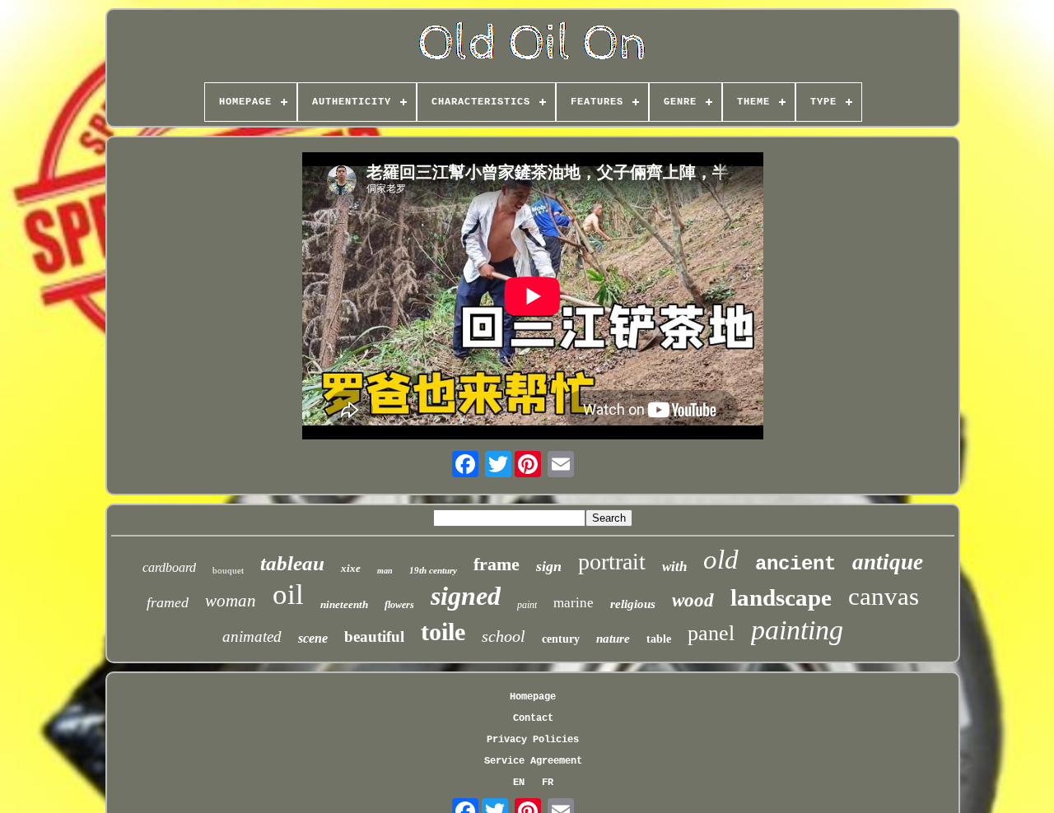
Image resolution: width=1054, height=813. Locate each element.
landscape (781, 597)
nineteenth (344, 604)
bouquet (228, 570)
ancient (795, 564)
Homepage (533, 697)
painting (797, 630)
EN (519, 782)
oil (288, 594)
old (721, 559)
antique (887, 562)
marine (573, 603)
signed (466, 596)
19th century (433, 570)
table (658, 639)
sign (549, 566)
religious (632, 604)
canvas (883, 596)
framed (168, 602)
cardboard (169, 567)
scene (313, 638)
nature (613, 638)
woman (230, 601)
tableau (292, 563)
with (674, 566)
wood (693, 600)
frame (496, 564)
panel (711, 633)
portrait (612, 561)
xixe (351, 568)
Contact (533, 718)
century (561, 639)
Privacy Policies (533, 740)
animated (252, 636)
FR (547, 782)
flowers (399, 605)
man (385, 570)
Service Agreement (533, 761)
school (503, 636)
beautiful (374, 636)
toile (443, 631)
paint (527, 605)
